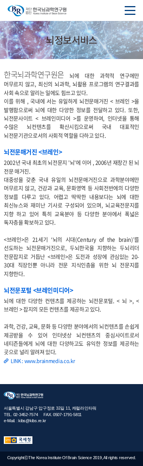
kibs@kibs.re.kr (32, 420)
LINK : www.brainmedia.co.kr (43, 360)
